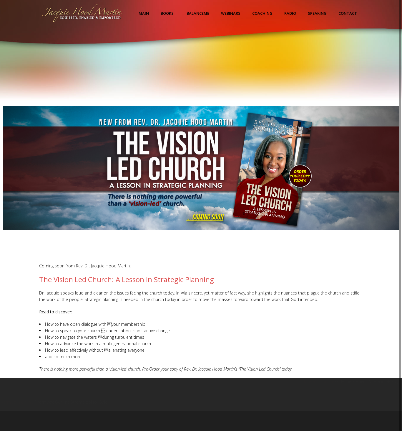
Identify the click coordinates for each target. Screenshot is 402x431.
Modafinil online (319, 381)
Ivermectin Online (16, 402)
